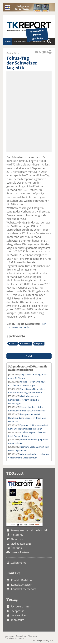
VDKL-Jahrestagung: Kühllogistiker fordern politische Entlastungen (23, 400)
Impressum (17, 620)
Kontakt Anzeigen (21, 584)
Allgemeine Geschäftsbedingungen (21, 637)
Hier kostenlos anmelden (26, 325)
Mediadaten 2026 (20, 543)
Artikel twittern (40, 53)
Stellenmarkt (18, 562)
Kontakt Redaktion (22, 580)
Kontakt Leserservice (23, 589)
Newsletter (39, 41)
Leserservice (18, 615)
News (8, 41)
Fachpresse (17, 611)
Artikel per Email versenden (46, 53)
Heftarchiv (16, 535)
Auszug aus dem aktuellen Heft (29, 530)
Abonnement (18, 539)
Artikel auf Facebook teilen (37, 53)
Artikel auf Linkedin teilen (43, 53)
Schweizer (26, 343)
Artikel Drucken (50, 53)
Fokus (13, 343)
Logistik (39, 343)
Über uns (16, 548)
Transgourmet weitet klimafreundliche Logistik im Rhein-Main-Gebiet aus (27, 418)
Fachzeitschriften (20, 606)
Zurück (29, 356)
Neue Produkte (22, 41)
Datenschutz (21, 636)
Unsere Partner (19, 552)
